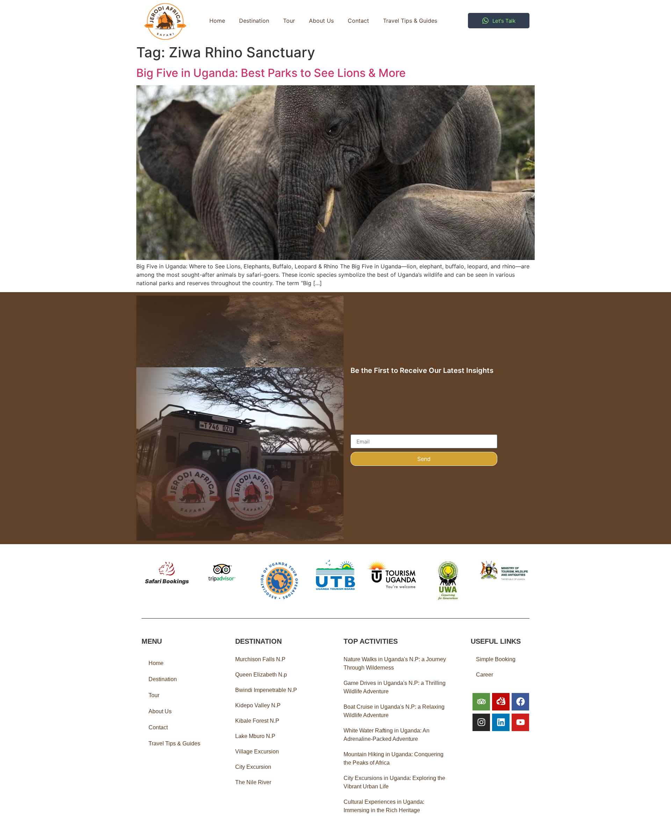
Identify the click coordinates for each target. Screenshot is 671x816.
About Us (321, 20)
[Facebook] (520, 701)
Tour (289, 20)
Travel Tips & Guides (410, 20)
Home (217, 20)
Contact (358, 20)
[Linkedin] (501, 722)
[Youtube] (520, 722)
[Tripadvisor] (481, 701)
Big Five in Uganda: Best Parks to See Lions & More (271, 73)
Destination (254, 20)
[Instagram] (481, 722)
